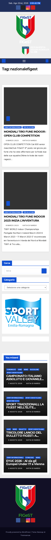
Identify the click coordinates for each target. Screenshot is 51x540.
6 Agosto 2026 (15, 412)
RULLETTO (22, 429)
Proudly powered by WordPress (18, 532)
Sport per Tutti (13, 401)
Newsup (40, 532)
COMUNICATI (11, 369)
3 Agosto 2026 (15, 468)
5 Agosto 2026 (15, 440)
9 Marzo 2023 (12, 140)
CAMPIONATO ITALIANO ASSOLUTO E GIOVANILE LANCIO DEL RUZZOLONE (24, 379)
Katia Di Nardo (30, 140)
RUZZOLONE (34, 369)
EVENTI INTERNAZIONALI (13, 127)
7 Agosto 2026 (15, 383)
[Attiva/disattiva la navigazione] (24, 61)
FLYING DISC (30, 457)
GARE (20, 369)
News (26, 369)
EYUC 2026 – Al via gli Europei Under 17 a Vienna (25, 462)
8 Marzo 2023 (12, 225)
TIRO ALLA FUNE (28, 127)
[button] (43, 61)
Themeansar (25, 535)
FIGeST (25, 42)
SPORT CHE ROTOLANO (14, 372)
